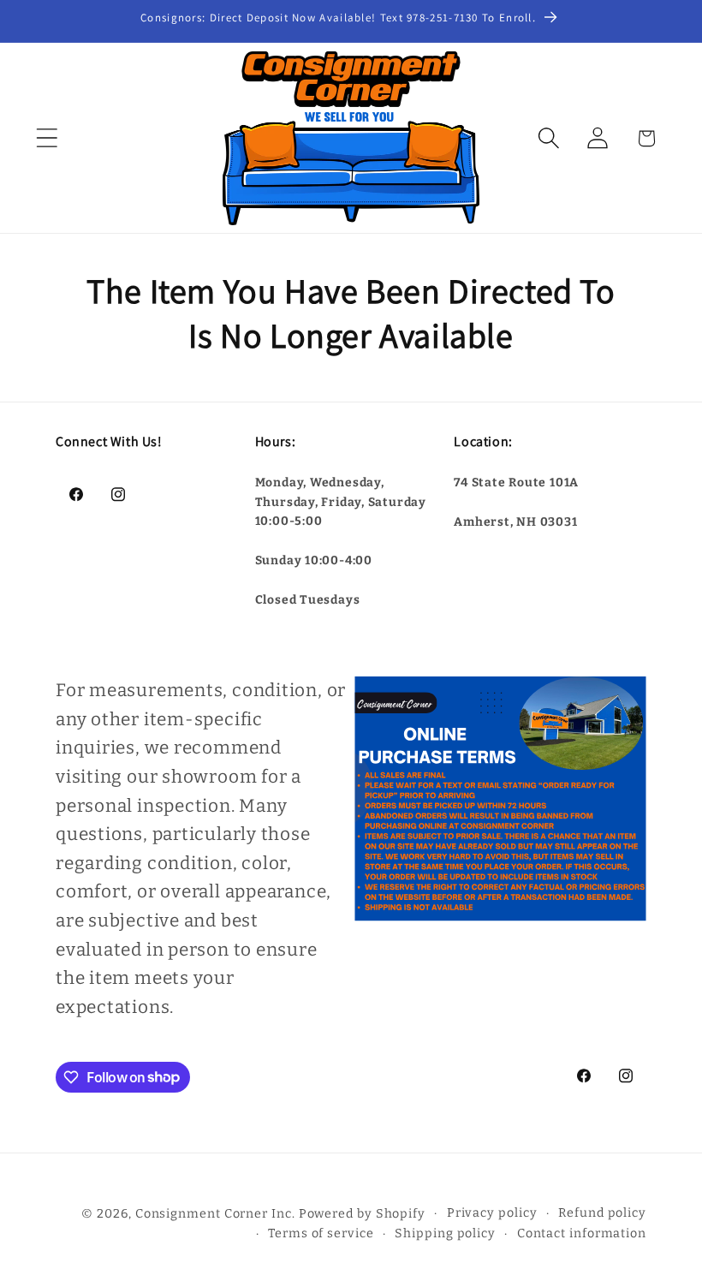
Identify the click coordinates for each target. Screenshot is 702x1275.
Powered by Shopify (362, 1213)
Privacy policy (492, 1213)
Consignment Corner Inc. (215, 1213)
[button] (46, 138)
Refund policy (602, 1213)
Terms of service (321, 1233)
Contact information (581, 1233)
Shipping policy (445, 1233)
